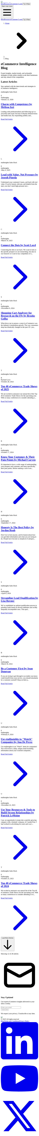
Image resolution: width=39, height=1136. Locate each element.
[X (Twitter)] (19, 1134)
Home (7, 23)
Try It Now (26, 4)
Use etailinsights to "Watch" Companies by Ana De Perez (16, 740)
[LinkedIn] (19, 1059)
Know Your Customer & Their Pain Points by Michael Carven (18, 458)
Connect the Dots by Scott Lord (18, 245)
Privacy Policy (24, 1021)
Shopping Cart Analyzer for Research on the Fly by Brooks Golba (18, 315)
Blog (2, 4)
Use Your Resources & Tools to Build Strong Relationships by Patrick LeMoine (18, 812)
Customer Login (16, 4)
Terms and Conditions (11, 1021)
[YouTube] (19, 1096)
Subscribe (5, 1010)
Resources (7, 4)
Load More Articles (7, 938)
